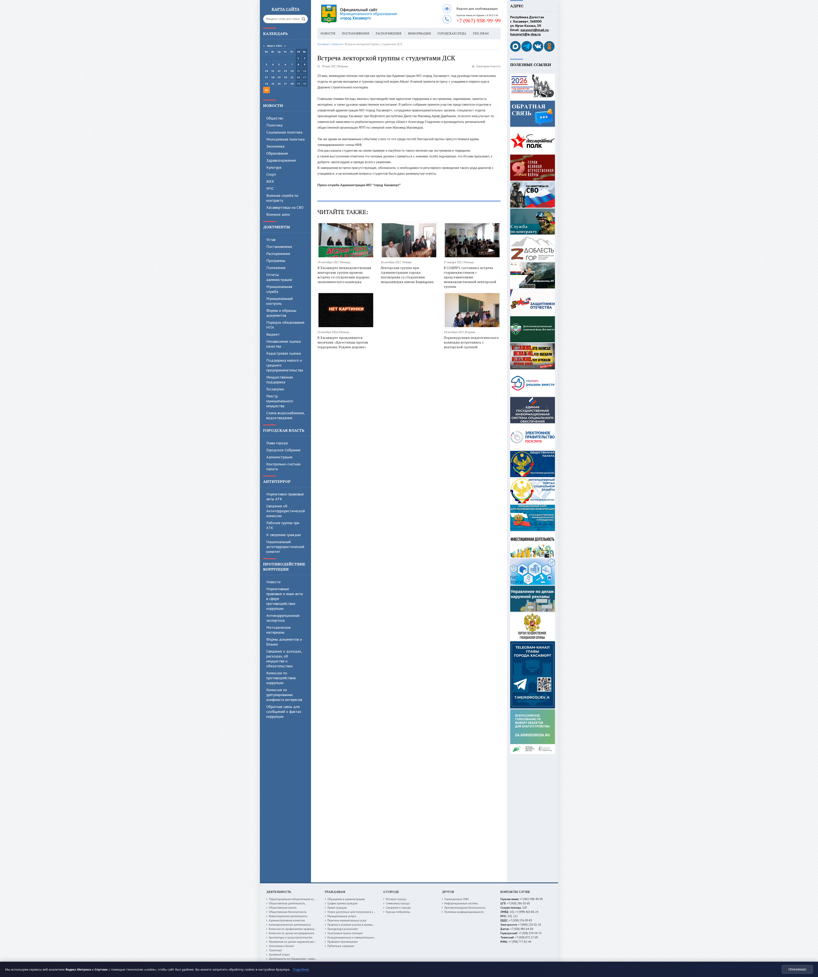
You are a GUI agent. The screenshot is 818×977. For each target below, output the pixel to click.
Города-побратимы (398, 912)
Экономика (275, 146)
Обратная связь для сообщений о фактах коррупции (283, 711)
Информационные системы (461, 903)
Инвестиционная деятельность (288, 916)
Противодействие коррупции (284, 566)
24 (266, 83)
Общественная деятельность (287, 903)
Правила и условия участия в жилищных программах (360, 925)
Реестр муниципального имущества (279, 401)
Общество (274, 118)
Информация (419, 33)
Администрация (279, 457)
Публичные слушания (340, 946)
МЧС (270, 188)
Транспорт (275, 950)
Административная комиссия (287, 920)
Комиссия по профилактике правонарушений (297, 929)
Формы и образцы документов (281, 313)
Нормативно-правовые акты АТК (285, 496)
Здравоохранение (281, 160)
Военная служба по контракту (282, 198)
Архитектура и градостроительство (291, 937)
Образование (277, 153)
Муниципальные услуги (341, 916)
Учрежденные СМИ (456, 899)
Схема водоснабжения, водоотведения (285, 415)
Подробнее (301, 969)
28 (292, 83)
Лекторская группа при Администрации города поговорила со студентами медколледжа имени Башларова (407, 274)
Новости (273, 105)
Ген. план (481, 33)
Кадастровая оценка (283, 353)
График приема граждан (342, 903)
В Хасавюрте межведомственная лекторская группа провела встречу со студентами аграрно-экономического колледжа (344, 274)
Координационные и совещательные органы (355, 937)
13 (285, 70)
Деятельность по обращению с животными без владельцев (306, 959)
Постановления (279, 246)
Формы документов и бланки (284, 642)
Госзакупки (275, 389)
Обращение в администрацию (346, 899)
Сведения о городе (398, 907)
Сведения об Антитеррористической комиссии (285, 511)
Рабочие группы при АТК (282, 525)
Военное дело (278, 214)
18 (272, 77)
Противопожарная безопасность (464, 907)
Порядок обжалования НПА (285, 325)
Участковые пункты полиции (345, 933)
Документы (276, 226)
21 (292, 77)
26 (279, 83)
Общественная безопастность (287, 912)
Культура (273, 167)
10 (266, 70)
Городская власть (283, 430)
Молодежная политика (285, 139)
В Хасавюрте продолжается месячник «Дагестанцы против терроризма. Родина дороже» (342, 342)
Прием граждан (337, 907)
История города (396, 899)
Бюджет (273, 334)
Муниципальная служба (279, 289)
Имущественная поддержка (279, 379)
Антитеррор (277, 481)
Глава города (277, 442)
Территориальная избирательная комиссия (296, 899)
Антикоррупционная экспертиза (283, 618)
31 (266, 90)
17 (266, 77)
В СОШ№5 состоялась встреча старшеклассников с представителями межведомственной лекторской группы (470, 277)
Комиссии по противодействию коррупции (281, 678)
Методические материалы (278, 630)
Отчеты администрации (279, 277)
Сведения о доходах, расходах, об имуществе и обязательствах (284, 658)
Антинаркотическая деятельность (290, 925)
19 (279, 77)
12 (279, 70)
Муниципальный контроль (279, 301)
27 (285, 83)
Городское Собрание (283, 449)
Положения (275, 267)
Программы (275, 260)
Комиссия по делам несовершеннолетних (295, 933)
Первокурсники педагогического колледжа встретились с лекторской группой (471, 342)
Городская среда (452, 33)
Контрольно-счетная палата (283, 466)
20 (285, 77)
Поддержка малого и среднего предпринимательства (284, 365)
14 (292, 70)
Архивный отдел (279, 954)
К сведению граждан (283, 534)
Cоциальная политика (284, 132)
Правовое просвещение (342, 942)
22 (298, 77)
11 (272, 70)
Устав (270, 239)
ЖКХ (270, 181)
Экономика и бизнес (281, 946)
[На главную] (370, 13)
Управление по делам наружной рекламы (295, 942)
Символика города (398, 903)
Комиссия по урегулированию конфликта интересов (284, 694)
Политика (274, 125)
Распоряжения (278, 253)
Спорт (271, 174)
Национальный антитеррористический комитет (285, 546)
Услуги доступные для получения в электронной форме (362, 912)
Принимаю (797, 969)
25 (272, 83)
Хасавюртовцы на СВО (285, 207)
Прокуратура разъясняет (342, 929)
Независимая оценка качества (283, 344)
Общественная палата (283, 907)
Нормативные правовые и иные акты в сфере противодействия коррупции (284, 598)
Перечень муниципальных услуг (347, 920)
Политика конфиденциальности (464, 912)
